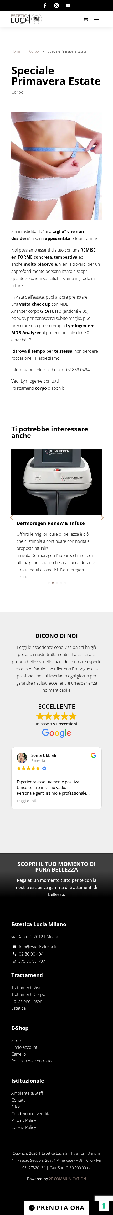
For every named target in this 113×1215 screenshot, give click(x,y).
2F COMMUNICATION (67, 1178)
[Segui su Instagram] (56, 5)
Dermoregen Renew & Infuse (51, 523)
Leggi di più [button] (27, 801)
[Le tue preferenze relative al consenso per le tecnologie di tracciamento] (104, 1206)
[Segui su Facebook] (45, 5)
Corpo (17, 92)
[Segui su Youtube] (68, 5)
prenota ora (61, 1207)
